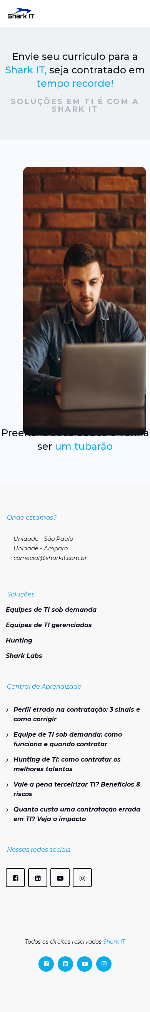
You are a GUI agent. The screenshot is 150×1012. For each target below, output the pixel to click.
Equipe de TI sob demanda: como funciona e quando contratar (67, 739)
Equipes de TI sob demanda (51, 609)
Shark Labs (24, 655)
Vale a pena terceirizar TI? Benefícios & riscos (77, 789)
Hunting (19, 640)
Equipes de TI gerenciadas (49, 625)
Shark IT (114, 941)
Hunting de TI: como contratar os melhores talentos (67, 764)
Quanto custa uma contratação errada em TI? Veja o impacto (76, 814)
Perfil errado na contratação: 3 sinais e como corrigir (76, 714)
